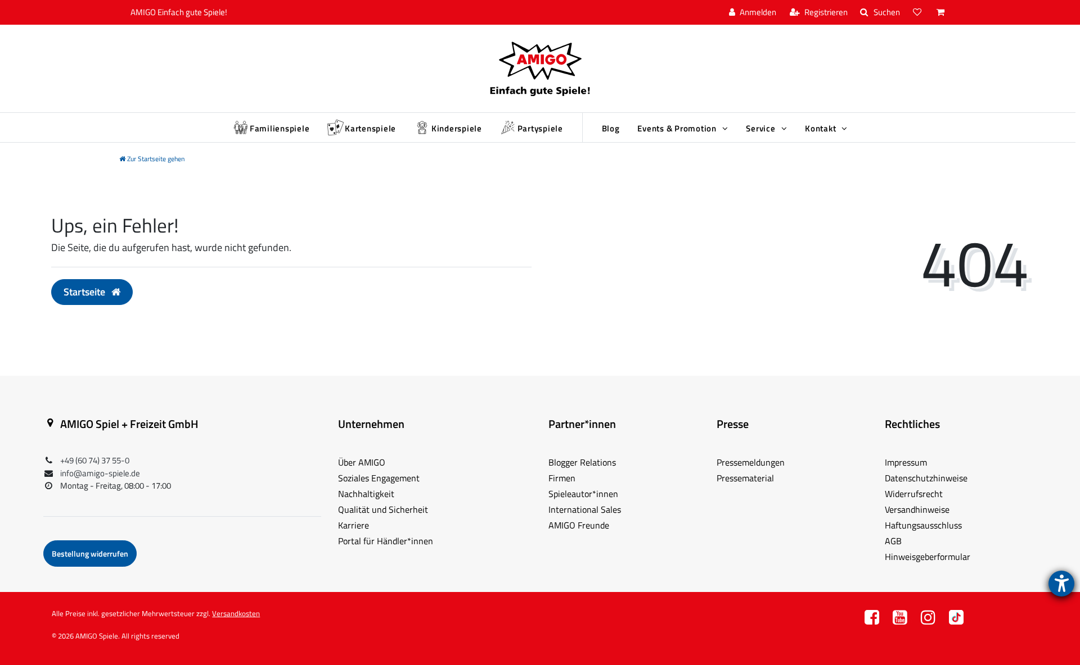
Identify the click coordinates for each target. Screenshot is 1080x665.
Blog (611, 128)
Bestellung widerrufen (90, 553)
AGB (893, 541)
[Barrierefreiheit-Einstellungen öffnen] (1061, 583)
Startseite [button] (85, 291)
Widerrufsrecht (914, 493)
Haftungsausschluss (923, 525)
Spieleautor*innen (583, 493)
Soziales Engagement (379, 478)
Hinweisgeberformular (927, 556)
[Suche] (880, 12)
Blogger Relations (582, 462)
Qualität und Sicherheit (383, 509)
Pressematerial (745, 478)
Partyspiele (540, 128)
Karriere (353, 525)
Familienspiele (280, 128)
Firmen (561, 478)
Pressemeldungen (751, 462)
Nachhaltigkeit (366, 493)
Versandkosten (236, 613)
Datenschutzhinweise (926, 478)
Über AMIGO (361, 462)
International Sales (584, 509)
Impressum (906, 462)
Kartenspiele (370, 128)
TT (956, 620)
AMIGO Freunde (578, 525)
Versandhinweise (917, 509)
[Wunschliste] (918, 12)
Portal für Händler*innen (385, 541)
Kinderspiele (456, 128)
